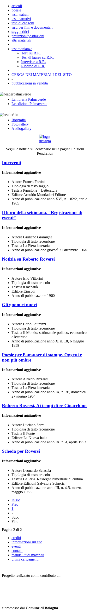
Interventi (11, 162)
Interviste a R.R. (33, 62)
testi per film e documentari (32, 27)
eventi (16, 546)
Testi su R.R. (31, 53)
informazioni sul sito (27, 542)
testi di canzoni (23, 23)
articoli (17, 6)
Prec (15, 504)
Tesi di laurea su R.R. (37, 57)
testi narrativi (21, 19)
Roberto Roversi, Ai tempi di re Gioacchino (44, 405)
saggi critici (20, 32)
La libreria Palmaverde (29, 99)
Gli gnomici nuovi (19, 304)
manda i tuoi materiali (28, 555)
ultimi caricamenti (25, 559)
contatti (17, 551)
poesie (16, 10)
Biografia (19, 120)
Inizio (16, 500)
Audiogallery (21, 128)
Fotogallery (20, 124)
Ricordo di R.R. (33, 66)
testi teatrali (20, 14)
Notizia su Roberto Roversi (28, 259)
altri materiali (21, 40)
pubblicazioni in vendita (30, 83)
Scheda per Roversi (21, 451)
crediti (16, 538)
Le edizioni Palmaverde (29, 104)
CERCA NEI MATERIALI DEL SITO (42, 75)
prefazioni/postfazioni (28, 36)
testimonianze (22, 49)
